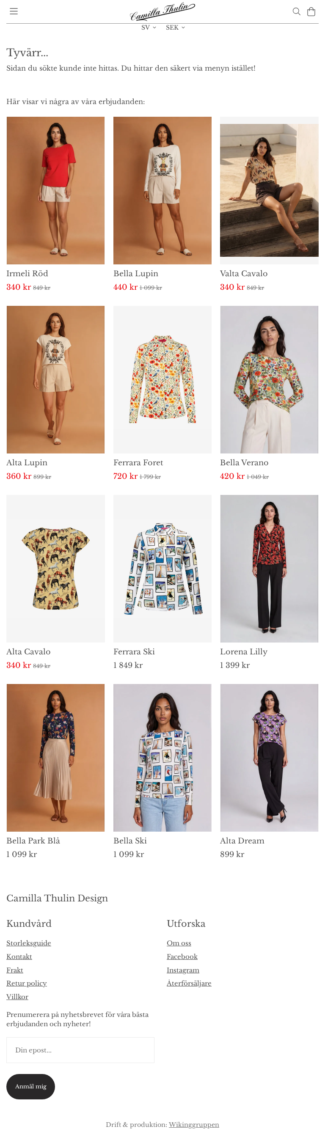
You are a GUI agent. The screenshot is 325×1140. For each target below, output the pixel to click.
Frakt (14, 970)
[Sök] (296, 11)
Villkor (17, 997)
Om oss (179, 943)
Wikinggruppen (194, 1125)
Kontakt (19, 957)
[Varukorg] (311, 11)
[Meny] (13, 11)
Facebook (182, 957)
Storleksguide (28, 943)
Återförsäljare (189, 983)
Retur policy (26, 983)
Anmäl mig (31, 1086)
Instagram (183, 970)
